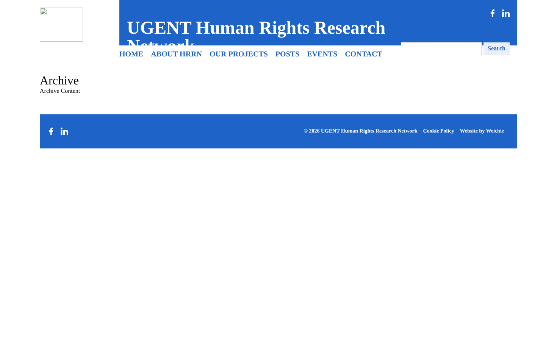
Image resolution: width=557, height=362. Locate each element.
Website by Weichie (482, 131)
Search (496, 48)
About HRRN (176, 54)
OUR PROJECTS (239, 54)
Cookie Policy (438, 131)
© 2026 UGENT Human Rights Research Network (360, 131)
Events (322, 54)
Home (131, 54)
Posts (287, 54)
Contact (363, 54)
